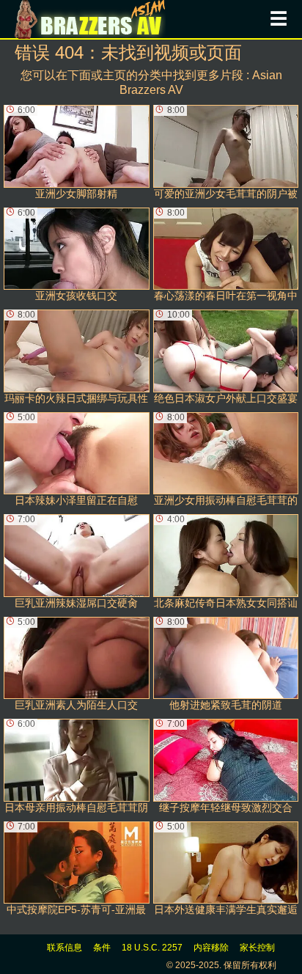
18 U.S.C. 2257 (152, 947)
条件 (102, 947)
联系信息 (64, 947)
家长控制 (257, 947)
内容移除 (211, 947)
